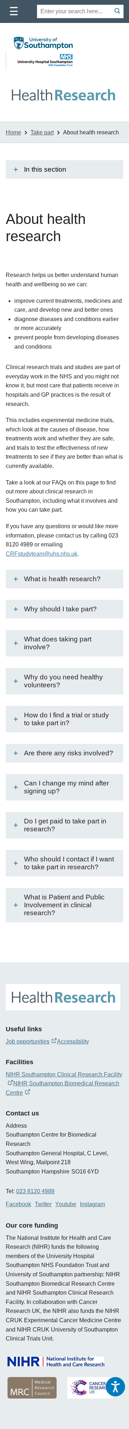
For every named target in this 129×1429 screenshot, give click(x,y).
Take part (42, 132)
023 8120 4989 (35, 1191)
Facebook (18, 1204)
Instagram (92, 1204)
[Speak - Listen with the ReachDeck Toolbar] (115, 1386)
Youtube (65, 1204)
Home (13, 132)
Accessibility (73, 1041)
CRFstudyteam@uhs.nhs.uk (41, 554)
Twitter (43, 1204)
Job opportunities (27, 1041)
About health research (91, 132)
